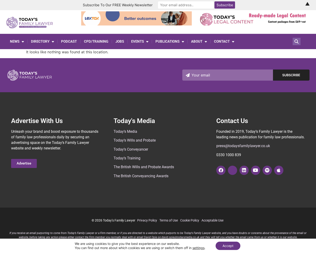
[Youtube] (255, 170)
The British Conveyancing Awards (141, 176)
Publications (167, 41)
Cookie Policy (189, 220)
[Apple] (278, 170)
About (196, 41)
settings (198, 248)
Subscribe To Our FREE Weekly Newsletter (118, 5)
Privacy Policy (147, 220)
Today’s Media (125, 131)
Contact (222, 41)
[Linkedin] (244, 170)
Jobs (119, 41)
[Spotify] (267, 170)
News (14, 41)
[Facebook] (221, 170)
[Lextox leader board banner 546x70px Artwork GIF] (136, 24)
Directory (40, 41)
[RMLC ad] (254, 24)
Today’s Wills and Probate (135, 140)
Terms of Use (168, 220)
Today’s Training (127, 158)
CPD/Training (96, 41)
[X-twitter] (232, 170)
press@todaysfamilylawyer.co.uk (243, 146)
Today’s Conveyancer (131, 149)
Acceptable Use (212, 220)
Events (137, 41)
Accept (228, 246)
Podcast (69, 41)
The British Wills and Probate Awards (144, 167)
